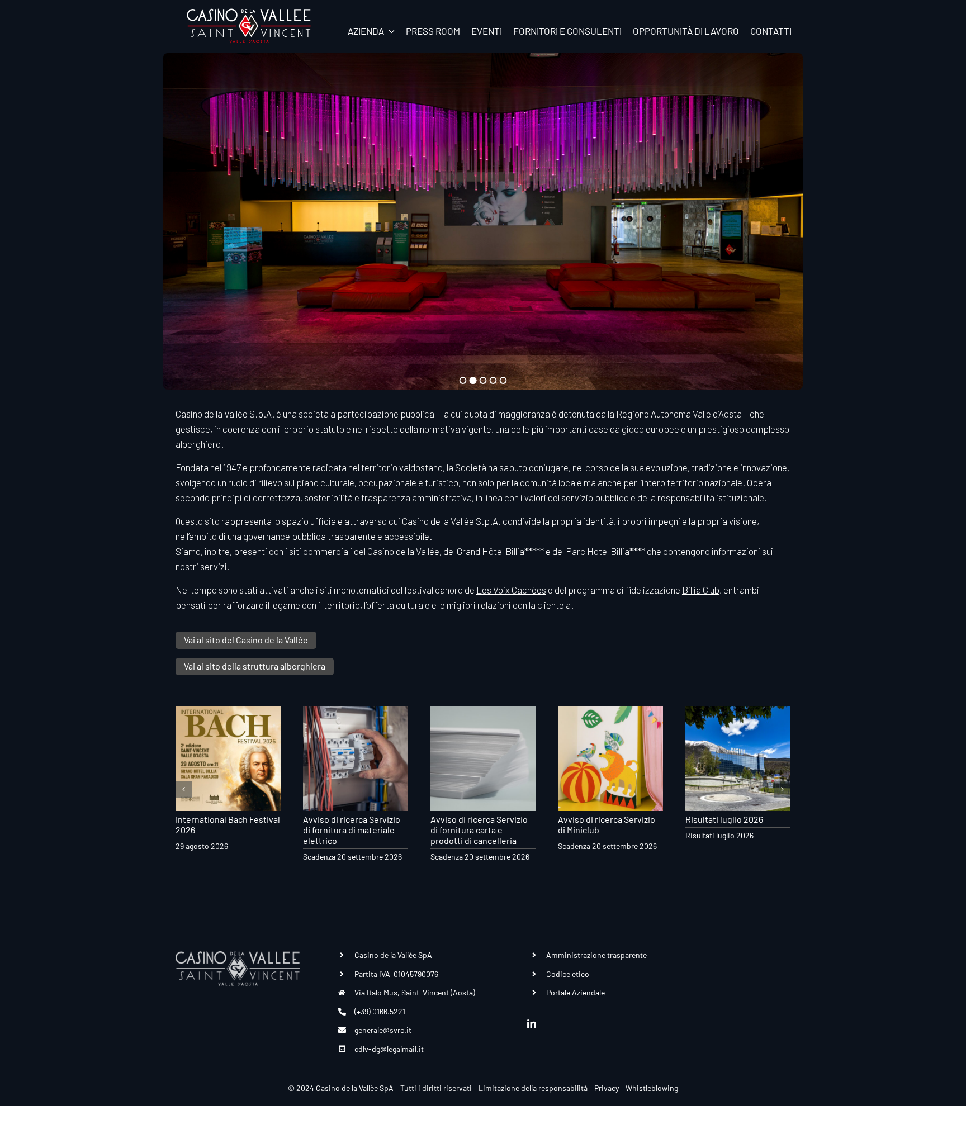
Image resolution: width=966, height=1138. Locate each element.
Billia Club (700, 589)
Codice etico (567, 974)
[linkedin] (531, 1023)
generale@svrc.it (382, 1030)
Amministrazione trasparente (596, 955)
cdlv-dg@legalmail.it (389, 1049)
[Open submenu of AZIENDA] (389, 31)
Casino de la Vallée (403, 551)
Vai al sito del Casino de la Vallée (246, 639)
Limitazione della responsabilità (533, 1088)
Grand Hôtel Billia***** (500, 551)
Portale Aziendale (575, 992)
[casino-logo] (249, 12)
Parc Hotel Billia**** (605, 551)
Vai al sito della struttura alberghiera (254, 666)
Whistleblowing (652, 1088)
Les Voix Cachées (511, 589)
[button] (184, 789)
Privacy (606, 1088)
